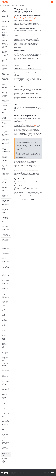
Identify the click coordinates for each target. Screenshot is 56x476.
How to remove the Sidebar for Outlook (5, 211)
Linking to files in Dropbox (5, 314)
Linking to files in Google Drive (5, 319)
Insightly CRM (14, 5)
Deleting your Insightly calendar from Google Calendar (5, 94)
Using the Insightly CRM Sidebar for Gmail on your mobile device (6, 422)
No (31, 202)
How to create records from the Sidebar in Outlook (6, 150)
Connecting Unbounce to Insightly (4, 28)
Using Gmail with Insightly (5, 404)
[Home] (5, 2)
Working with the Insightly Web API (5, 454)
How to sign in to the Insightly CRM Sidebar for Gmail (5, 260)
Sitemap (29, 472)
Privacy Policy (44, 472)
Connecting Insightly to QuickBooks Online (4, 67)
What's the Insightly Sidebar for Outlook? (5, 442)
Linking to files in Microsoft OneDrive (5, 325)
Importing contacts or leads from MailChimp (5, 296)
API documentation (34, 125)
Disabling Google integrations (5, 101)
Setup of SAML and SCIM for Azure (5, 359)
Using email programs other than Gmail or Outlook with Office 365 (5, 397)
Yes (25, 202)
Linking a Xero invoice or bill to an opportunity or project (5, 303)
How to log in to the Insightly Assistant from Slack (5, 188)
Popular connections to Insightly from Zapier (5, 345)
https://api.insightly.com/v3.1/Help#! (25, 18)
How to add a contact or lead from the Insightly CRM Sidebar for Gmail (5, 132)
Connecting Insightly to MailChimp (4, 60)
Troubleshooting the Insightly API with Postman (5, 389)
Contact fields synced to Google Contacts (5, 80)
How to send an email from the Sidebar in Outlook (6, 247)
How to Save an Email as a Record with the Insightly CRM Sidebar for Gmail (5, 218)
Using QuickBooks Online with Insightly (5, 415)
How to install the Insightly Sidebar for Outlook (5, 181)
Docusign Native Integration (5, 364)
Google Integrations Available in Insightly (4, 124)
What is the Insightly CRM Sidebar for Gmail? (6, 449)
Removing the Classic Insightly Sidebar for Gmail (5, 352)
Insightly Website (21, 472)
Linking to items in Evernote (5, 331)
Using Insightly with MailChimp (5, 409)
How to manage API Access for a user (5, 16)
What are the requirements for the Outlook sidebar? (5, 435)
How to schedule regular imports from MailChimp (5, 241)
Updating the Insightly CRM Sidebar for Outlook (5, 460)
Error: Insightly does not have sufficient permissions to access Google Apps (5, 109)
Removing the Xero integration (5, 369)
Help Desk (2, 5)
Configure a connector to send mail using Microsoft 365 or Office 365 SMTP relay (5, 44)
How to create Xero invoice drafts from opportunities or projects (5, 166)
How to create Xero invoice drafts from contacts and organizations (5, 157)
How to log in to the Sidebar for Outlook (5, 195)
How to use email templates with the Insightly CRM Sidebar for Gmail (5, 267)
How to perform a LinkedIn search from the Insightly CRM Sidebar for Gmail (5, 203)
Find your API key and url (5, 22)
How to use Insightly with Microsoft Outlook (5, 274)
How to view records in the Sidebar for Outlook (5, 289)
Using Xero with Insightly (5, 428)
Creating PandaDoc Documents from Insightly (5, 86)
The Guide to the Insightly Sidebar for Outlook (5, 383)
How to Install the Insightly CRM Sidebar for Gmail (5, 175)
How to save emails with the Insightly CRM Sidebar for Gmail (5, 227)
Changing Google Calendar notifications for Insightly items (5, 35)
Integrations (21, 5)
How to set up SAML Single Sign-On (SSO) (5, 253)
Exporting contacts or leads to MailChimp (6, 117)
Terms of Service (36, 472)
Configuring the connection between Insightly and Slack (5, 53)
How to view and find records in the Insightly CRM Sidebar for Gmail (6, 281)
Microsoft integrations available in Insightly (4, 337)
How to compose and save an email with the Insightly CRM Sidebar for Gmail (5, 142)
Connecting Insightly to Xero (5, 74)
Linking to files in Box (5, 309)
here (31, 20)
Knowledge (7, 5)
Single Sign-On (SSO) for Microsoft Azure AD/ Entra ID (5, 376)
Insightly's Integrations (4, 10)
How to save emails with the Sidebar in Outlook (6, 234)
